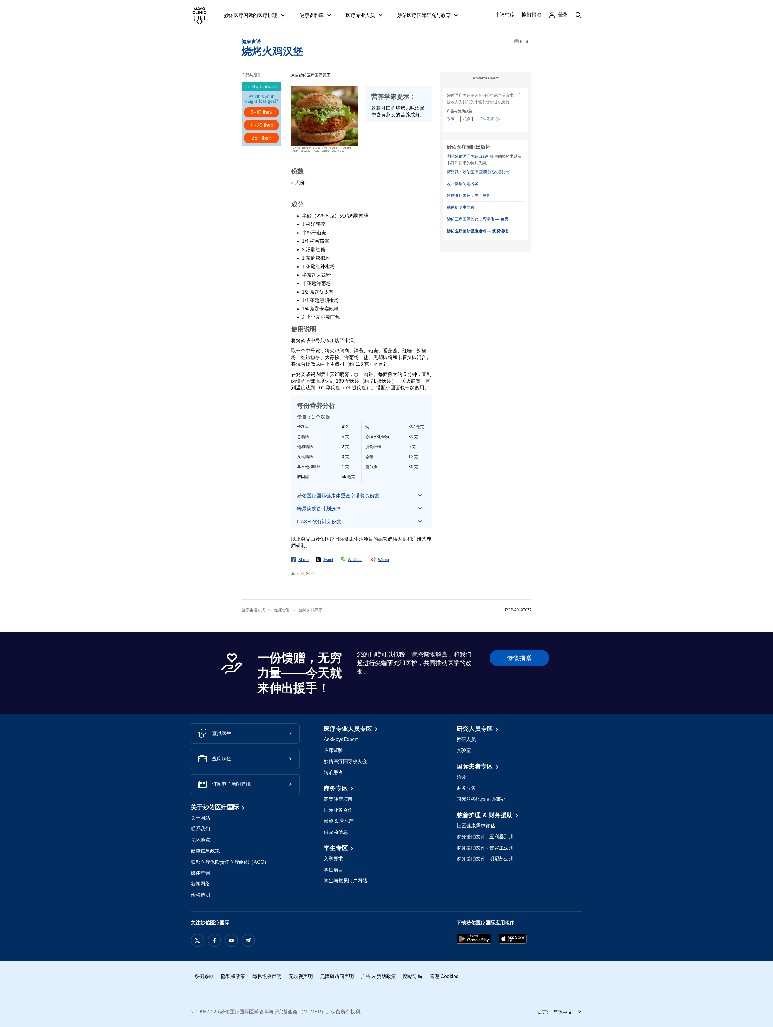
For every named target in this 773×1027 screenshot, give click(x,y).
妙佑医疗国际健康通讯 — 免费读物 (477, 231)
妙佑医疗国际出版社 (472, 156)
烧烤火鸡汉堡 (272, 51)
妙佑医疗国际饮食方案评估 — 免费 (477, 219)
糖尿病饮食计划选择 (319, 508)
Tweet (328, 559)
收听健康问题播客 (462, 183)
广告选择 (487, 119)
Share (303, 559)
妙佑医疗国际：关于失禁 (468, 195)
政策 (450, 119)
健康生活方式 (253, 610)
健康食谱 (251, 41)
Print (524, 41)
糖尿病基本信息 (460, 207)
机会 (466, 119)
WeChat (355, 559)
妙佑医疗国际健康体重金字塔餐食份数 (338, 495)
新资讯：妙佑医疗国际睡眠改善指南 (478, 172)
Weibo (383, 559)
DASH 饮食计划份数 (319, 521)
